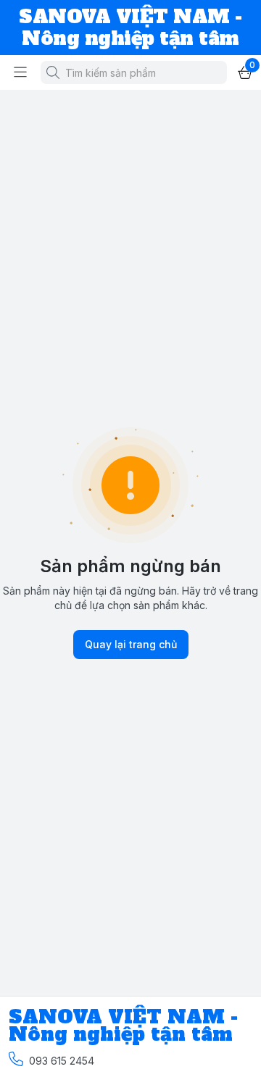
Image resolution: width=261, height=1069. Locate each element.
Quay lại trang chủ (131, 644)
